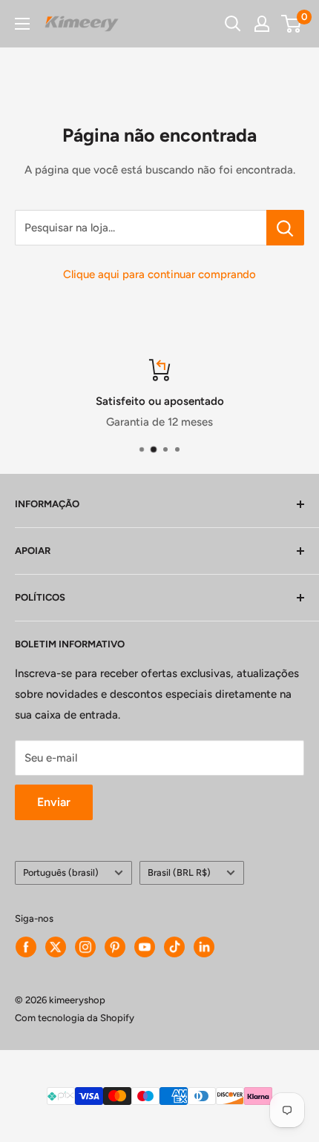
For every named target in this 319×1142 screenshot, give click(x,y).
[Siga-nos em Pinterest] (115, 947)
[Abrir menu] (22, 24)
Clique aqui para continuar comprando (159, 274)
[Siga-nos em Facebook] (26, 947)
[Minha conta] (261, 24)
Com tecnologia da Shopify (74, 1017)
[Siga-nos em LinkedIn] (204, 947)
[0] (292, 24)
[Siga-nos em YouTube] (145, 947)
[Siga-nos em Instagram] (85, 947)
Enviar (53, 802)
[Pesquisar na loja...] (285, 227)
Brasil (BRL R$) (179, 872)
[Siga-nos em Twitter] (56, 947)
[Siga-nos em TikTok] (174, 947)
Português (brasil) (61, 872)
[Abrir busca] (233, 24)
